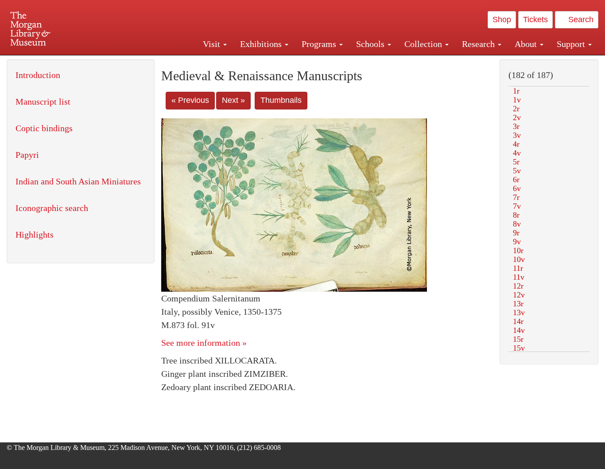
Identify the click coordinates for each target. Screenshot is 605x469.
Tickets (535, 19)
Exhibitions (262, 44)
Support (572, 44)
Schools (371, 44)
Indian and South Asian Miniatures (78, 181)
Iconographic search (52, 208)
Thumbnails (281, 100)
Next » (233, 100)
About (527, 44)
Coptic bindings (44, 128)
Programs (320, 44)
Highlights (35, 234)
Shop (502, 19)
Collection (424, 44)
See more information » (204, 343)
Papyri (27, 155)
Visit (212, 44)
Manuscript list (43, 101)
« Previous (190, 100)
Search (579, 19)
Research (479, 44)
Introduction (38, 75)
